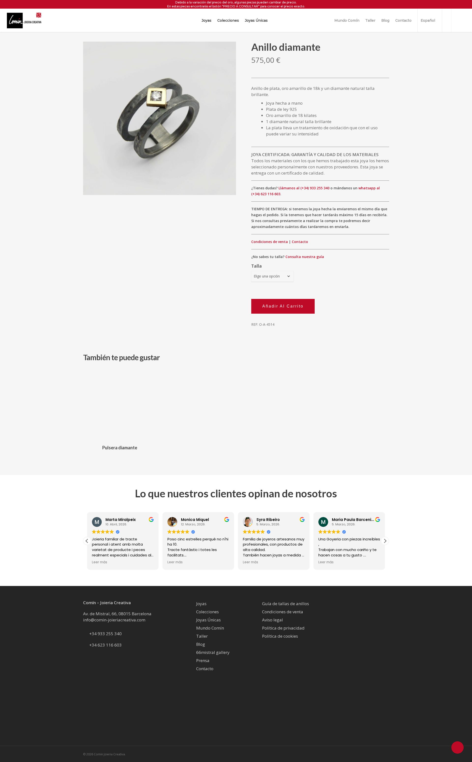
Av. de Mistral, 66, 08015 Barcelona (117, 613)
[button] (385, 541)
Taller (202, 636)
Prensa (202, 660)
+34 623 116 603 (105, 645)
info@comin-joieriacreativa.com (114, 620)
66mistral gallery (213, 652)
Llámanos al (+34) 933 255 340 (304, 188)
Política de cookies (280, 636)
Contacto (300, 241)
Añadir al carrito (283, 306)
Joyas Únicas (208, 620)
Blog (200, 644)
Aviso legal (272, 620)
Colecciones (207, 612)
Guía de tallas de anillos (285, 603)
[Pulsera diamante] (120, 404)
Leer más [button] (99, 562)
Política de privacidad (283, 628)
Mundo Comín (210, 628)
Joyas (201, 603)
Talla (256, 266)
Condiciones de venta (269, 241)
